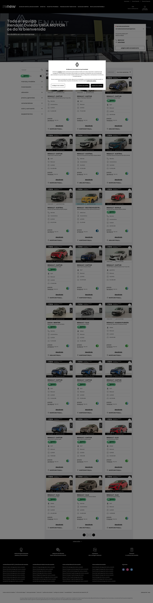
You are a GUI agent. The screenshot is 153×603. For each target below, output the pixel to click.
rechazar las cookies (82, 85)
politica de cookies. (91, 80)
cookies (60, 71)
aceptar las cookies (97, 85)
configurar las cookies (58, 85)
